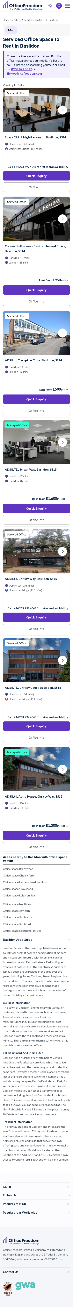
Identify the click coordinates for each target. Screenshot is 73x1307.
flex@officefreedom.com (24, 73)
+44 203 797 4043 (25, 166)
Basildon (54, 20)
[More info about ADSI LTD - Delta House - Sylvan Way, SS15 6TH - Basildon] (36, 462)
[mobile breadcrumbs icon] (67, 6)
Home (6, 20)
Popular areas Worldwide (20, 1212)
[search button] (41, 6)
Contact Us (10, 1272)
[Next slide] (62, 110)
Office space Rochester (17, 917)
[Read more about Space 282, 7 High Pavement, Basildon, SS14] (36, 158)
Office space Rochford (17, 924)
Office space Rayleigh (16, 910)
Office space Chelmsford (18, 875)
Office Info (36, 187)
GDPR (7, 1186)
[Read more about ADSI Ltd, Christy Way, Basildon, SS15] (36, 600)
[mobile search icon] (59, 6)
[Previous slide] (10, 110)
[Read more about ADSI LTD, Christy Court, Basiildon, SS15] (36, 708)
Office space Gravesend (18, 888)
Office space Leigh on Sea (19, 895)
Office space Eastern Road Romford (25, 882)
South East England (33, 20)
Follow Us (9, 1195)
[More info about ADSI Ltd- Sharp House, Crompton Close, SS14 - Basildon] (36, 352)
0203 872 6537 (21, 69)
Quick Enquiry (36, 176)
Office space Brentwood (18, 868)
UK (16, 20)
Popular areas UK (14, 1204)
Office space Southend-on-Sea (22, 930)
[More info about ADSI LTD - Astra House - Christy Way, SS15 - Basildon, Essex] (36, 571)
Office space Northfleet (18, 904)
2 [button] (60, 644)
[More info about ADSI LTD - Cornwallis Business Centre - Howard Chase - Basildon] (36, 238)
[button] (70, 664)
